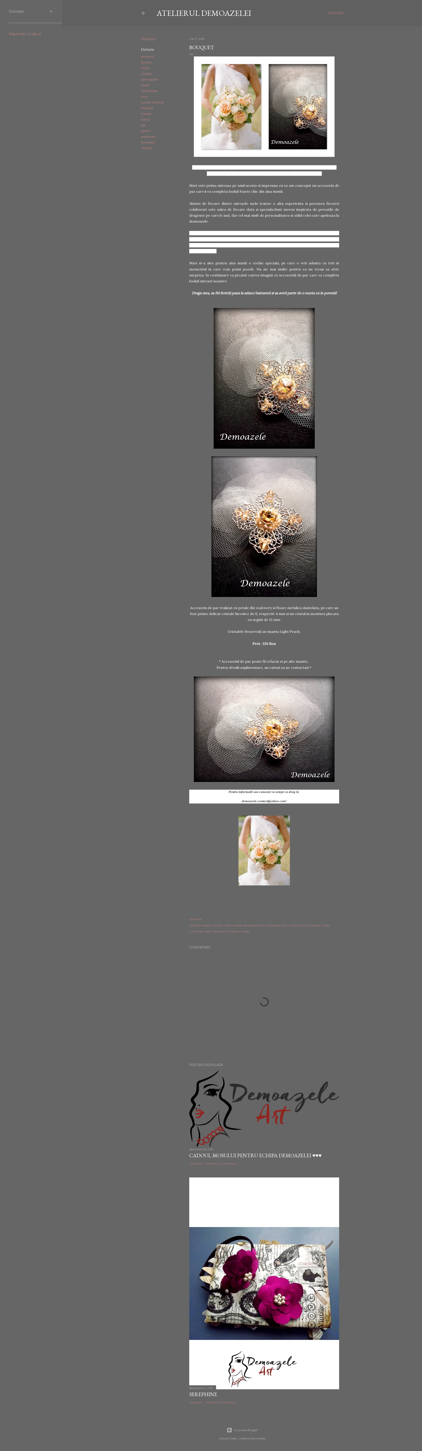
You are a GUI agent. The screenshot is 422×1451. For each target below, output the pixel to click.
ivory (144, 97)
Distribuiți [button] (148, 39)
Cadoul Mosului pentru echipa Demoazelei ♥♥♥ (255, 1155)
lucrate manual (152, 102)
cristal (145, 68)
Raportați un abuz (25, 34)
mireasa (147, 108)
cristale (146, 74)
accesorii (147, 57)
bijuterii (146, 62)
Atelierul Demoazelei (204, 13)
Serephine (203, 1394)
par (143, 125)
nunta (145, 120)
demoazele (149, 80)
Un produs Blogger (246, 1430)
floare (145, 85)
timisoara (148, 142)
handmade (149, 91)
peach (145, 131)
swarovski (148, 137)
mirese (146, 114)
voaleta (146, 148)
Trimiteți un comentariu (220, 1163)
